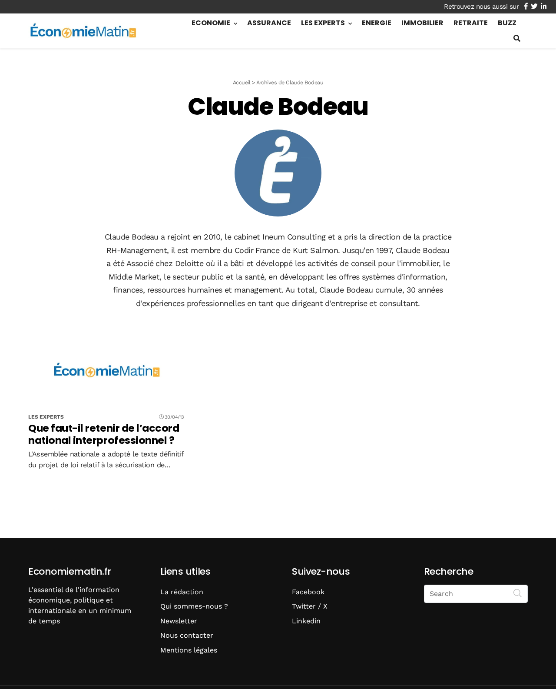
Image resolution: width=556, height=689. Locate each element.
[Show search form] (517, 38)
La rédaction (181, 592)
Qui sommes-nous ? (194, 606)
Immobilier (422, 23)
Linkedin (306, 621)
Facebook (308, 592)
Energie (376, 23)
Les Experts (323, 23)
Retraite (470, 23)
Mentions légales (188, 650)
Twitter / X (310, 606)
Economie (211, 23)
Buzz (507, 23)
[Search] (518, 593)
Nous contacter (186, 635)
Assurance (269, 23)
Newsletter (178, 621)
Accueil (241, 82)
